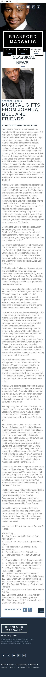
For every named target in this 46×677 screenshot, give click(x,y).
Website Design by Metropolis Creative (14, 641)
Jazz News (23, 49)
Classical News (36, 50)
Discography (22, 665)
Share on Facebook (25, 610)
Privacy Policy (6, 636)
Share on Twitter (30, 610)
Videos (4, 667)
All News (9, 49)
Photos (33, 665)
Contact (36, 667)
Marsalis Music (24, 667)
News (11, 665)
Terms (15, 636)
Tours (12, 667)
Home (3, 665)
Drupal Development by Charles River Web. (16, 643)
